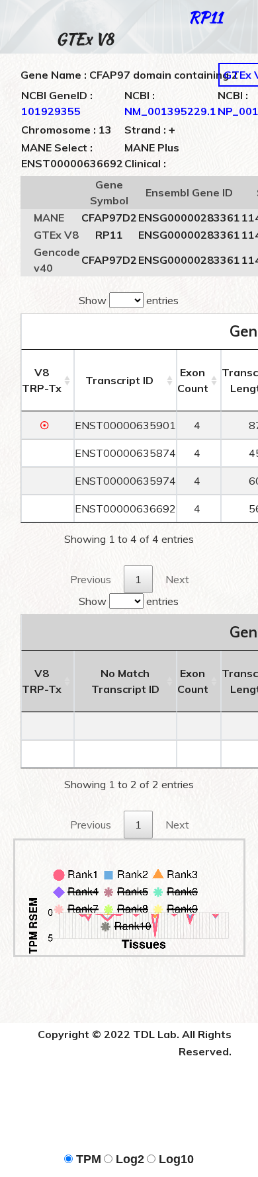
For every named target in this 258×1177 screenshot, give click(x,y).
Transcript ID (119, 380)
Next (177, 579)
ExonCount (192, 380)
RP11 (205, 17)
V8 (42, 380)
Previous (90, 579)
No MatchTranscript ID (125, 681)
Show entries (129, 300)
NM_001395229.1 (170, 111)
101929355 (51, 111)
